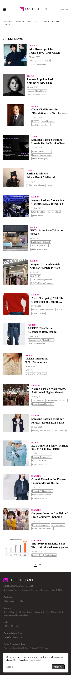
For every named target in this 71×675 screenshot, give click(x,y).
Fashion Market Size (40, 461)
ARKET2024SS (38, 313)
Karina (49, 185)
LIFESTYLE (31, 21)
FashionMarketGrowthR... (42, 495)
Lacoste (31, 91)
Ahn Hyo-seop (36, 61)
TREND (6, 25)
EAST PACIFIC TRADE (40, 242)
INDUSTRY (35, 385)
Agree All (58, 666)
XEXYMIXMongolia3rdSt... (42, 279)
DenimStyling (34, 340)
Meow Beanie (39, 185)
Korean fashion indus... (41, 151)
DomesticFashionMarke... (42, 491)
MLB (29, 185)
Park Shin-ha (41, 91)
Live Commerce (58, 525)
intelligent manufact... (41, 125)
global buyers (37, 215)
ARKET (60, 310)
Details (9, 666)
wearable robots (48, 121)
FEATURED (8, 21)
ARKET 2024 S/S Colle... (36, 374)
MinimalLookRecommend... (43, 310)
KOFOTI (35, 121)
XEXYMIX (35, 276)
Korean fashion (54, 212)
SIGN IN (64, 10)
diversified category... (40, 159)
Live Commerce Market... (42, 529)
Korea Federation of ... (41, 464)
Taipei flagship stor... (39, 246)
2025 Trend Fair (38, 212)
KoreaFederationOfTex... (42, 498)
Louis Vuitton (50, 555)
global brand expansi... (40, 249)
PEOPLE (55, 21)
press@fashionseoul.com (13, 637)
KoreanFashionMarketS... (56, 400)
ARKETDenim (48, 340)
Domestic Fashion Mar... (42, 457)
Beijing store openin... (38, 64)
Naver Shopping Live (40, 525)
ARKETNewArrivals (37, 344)
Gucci (34, 555)
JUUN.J (47, 61)
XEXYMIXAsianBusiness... (42, 283)
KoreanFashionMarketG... (42, 404)
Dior (41, 555)
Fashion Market (59, 431)
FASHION (20, 21)
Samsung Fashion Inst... (41, 155)
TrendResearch (38, 400)
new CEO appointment (37, 94)
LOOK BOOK (44, 21)
